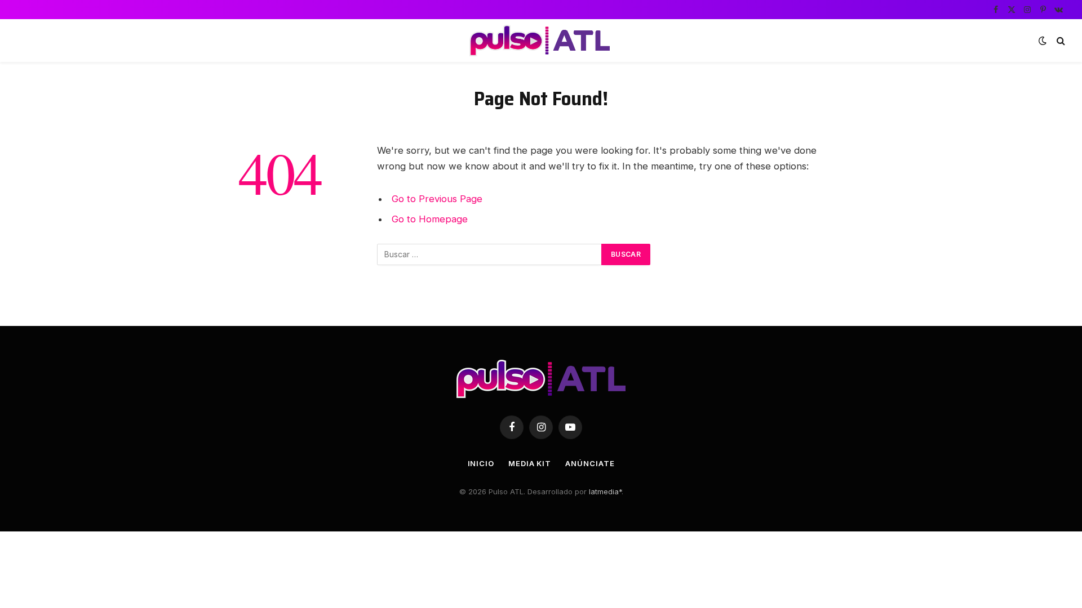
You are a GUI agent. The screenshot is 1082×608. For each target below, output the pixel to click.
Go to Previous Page (437, 198)
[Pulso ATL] (540, 40)
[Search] (1059, 40)
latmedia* (605, 491)
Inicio (481, 463)
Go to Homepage (430, 219)
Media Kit (529, 463)
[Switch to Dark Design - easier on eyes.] (1042, 40)
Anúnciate (589, 463)
